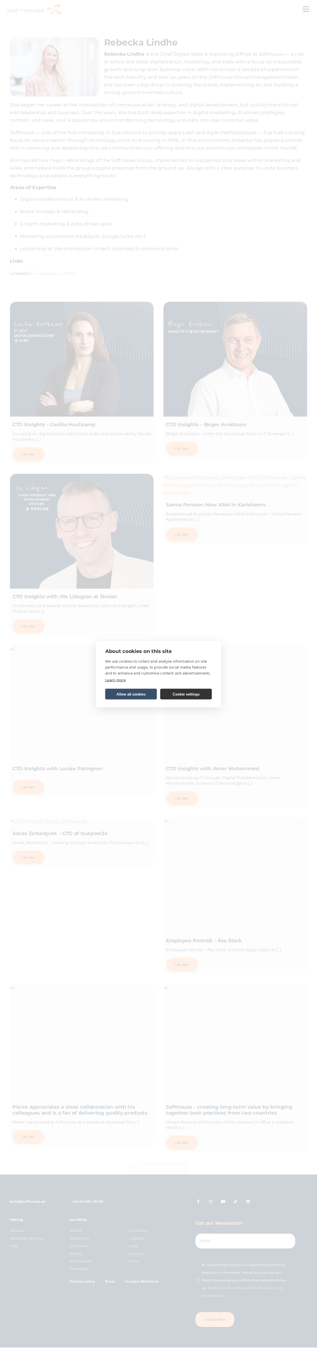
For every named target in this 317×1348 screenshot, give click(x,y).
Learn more (115, 679)
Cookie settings (186, 694)
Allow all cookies (131, 694)
